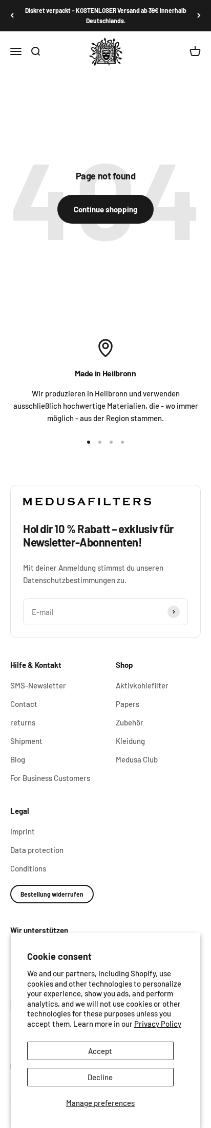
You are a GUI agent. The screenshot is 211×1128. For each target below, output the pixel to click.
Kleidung (130, 740)
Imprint (22, 831)
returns (22, 722)
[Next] (199, 15)
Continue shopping (105, 209)
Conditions (28, 868)
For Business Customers (50, 778)
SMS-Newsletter (38, 685)
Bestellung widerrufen (51, 894)
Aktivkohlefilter (142, 685)
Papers (127, 703)
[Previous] (12, 15)
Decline (100, 1077)
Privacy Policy (157, 1023)
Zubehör (129, 722)
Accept (100, 1051)
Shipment (26, 740)
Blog (17, 759)
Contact (23, 703)
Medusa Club (137, 759)
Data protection (37, 849)
